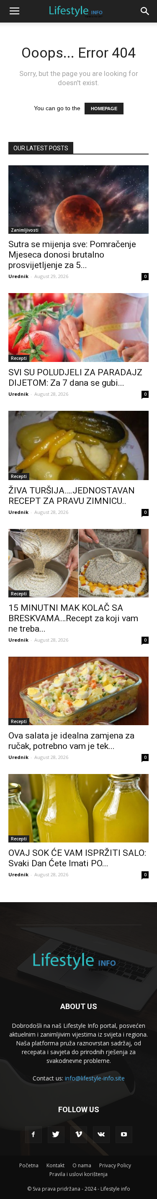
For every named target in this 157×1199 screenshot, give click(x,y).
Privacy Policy (115, 1165)
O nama (81, 1165)
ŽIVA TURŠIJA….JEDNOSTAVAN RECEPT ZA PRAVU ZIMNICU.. (71, 496)
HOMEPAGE (104, 108)
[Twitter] (56, 1134)
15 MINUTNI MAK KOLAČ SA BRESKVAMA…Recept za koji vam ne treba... (73, 618)
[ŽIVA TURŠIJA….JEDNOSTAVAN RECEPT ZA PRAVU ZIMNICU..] (78, 445)
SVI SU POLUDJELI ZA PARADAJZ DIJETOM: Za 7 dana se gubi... (75, 377)
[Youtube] (124, 1134)
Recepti (19, 358)
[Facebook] (33, 1134)
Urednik (18, 276)
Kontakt (55, 1165)
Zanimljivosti (25, 230)
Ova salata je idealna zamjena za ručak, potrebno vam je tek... (71, 741)
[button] (145, 11)
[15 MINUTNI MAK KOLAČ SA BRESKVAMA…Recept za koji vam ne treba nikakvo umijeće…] (78, 563)
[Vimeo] (78, 1134)
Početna (29, 1165)
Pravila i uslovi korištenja (78, 1174)
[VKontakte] (101, 1134)
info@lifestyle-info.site (95, 1078)
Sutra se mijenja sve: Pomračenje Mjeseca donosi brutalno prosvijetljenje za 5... (72, 254)
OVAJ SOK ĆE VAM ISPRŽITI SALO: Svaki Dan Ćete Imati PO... (77, 858)
